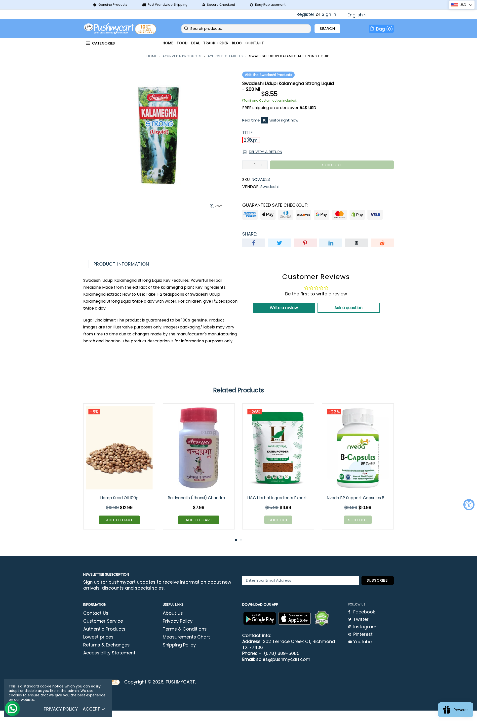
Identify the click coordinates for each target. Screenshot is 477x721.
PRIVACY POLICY (61, 709)
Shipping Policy (179, 645)
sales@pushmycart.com (283, 659)
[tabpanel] (119, 470)
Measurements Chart (186, 637)
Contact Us (95, 613)
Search (327, 28)
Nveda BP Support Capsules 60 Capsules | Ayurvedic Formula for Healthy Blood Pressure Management (358, 498)
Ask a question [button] (348, 308)
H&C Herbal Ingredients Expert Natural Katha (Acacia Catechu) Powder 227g (278, 498)
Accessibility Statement (109, 653)
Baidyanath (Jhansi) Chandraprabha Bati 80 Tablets (199, 498)
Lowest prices (98, 637)
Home (152, 56)
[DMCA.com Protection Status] (321, 618)
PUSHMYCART (120, 29)
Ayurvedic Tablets (225, 56)
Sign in (329, 14)
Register (305, 14)
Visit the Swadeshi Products (268, 74)
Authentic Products (104, 629)
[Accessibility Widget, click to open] (469, 504)
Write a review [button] (284, 308)
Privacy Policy (178, 621)
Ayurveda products (181, 56)
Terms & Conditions (185, 629)
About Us (173, 613)
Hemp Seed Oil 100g (119, 498)
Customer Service (103, 621)
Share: (249, 234)
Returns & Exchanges (106, 645)
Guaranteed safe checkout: (275, 205)
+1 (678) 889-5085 (279, 653)
